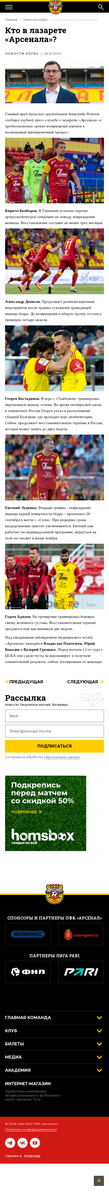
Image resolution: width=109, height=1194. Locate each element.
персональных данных (62, 757)
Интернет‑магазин (28, 1083)
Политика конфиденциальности (31, 1129)
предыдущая (26, 682)
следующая (82, 682)
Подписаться (54, 746)
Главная (11, 20)
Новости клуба (35, 20)
